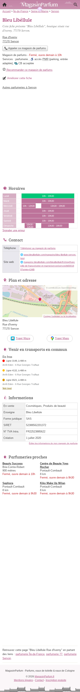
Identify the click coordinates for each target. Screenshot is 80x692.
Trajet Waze (23, 338)
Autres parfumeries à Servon (19, 87)
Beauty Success (12, 463)
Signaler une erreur (13, 230)
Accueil (4, 4)
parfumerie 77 (54, 654)
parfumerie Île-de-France (30, 654)
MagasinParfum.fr (44, 676)
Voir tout (7, 388)
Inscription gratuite (56, 680)
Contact (39, 680)
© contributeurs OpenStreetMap (61, 288)
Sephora (7, 483)
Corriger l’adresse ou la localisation (59, 316)
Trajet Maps (62, 338)
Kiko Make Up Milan (52, 483)
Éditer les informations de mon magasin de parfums (53, 443)
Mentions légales (23, 680)
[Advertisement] (40, 136)
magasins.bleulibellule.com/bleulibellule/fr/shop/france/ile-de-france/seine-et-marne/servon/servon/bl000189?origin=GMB (47, 266)
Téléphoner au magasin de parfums (38, 248)
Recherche (75, 4)
